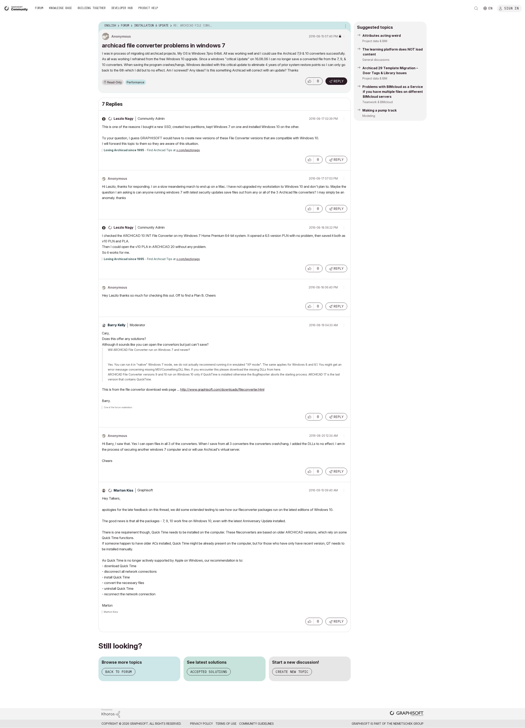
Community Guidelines (256, 723)
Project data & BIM (374, 41)
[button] (309, 81)
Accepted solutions (208, 672)
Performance (135, 82)
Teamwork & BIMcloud (377, 102)
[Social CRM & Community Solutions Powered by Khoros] (111, 713)
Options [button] (345, 26)
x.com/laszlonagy (188, 150)
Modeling (368, 115)
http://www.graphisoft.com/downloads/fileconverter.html (222, 389)
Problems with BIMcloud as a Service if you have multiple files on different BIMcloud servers (392, 92)
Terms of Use (226, 723)
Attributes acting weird (381, 35)
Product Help (148, 8)
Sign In (511, 8)
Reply (338, 81)
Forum (39, 8)
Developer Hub (122, 8)
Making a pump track (379, 110)
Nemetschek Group (408, 723)
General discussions (375, 59)
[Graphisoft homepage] (406, 714)
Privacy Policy (201, 723)
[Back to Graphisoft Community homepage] (17, 8)
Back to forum (118, 672)
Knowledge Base (60, 8)
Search (476, 8)
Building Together (92, 8)
